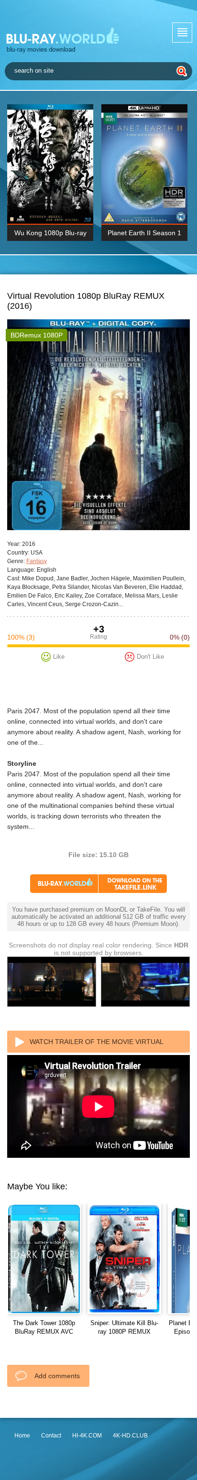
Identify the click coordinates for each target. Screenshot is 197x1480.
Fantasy (36, 561)
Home (22, 1435)
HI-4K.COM (87, 1435)
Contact (51, 1435)
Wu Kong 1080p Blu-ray (50, 233)
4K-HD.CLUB (130, 1435)
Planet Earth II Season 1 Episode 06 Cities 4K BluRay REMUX (144, 235)
